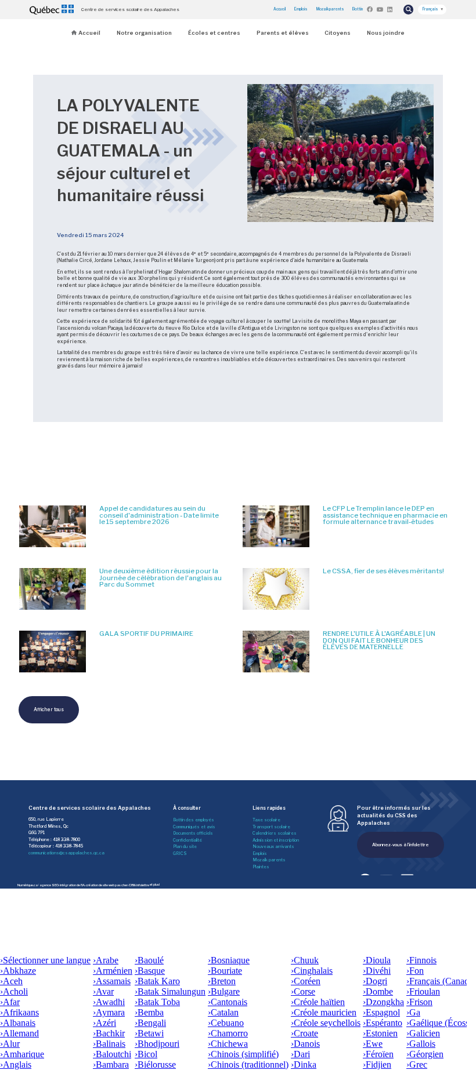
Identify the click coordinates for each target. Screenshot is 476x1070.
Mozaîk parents (269, 859)
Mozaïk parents (330, 9)
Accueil (279, 9)
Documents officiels (193, 833)
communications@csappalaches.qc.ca (66, 853)
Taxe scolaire (266, 819)
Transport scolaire (271, 826)
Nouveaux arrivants (273, 846)
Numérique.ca (27, 884)
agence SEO (49, 884)
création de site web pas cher (107, 884)
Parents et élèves (283, 33)
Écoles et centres (214, 33)
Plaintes (261, 866)
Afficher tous (49, 709)
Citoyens (337, 33)
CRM (132, 884)
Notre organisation (144, 33)
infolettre (142, 884)
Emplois (301, 9)
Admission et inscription (276, 840)
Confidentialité (187, 840)
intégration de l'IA (72, 884)
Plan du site (185, 846)
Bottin (357, 9)
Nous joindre (386, 33)
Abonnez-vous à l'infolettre (400, 844)
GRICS (180, 853)
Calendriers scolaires (275, 833)
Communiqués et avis (194, 826)
